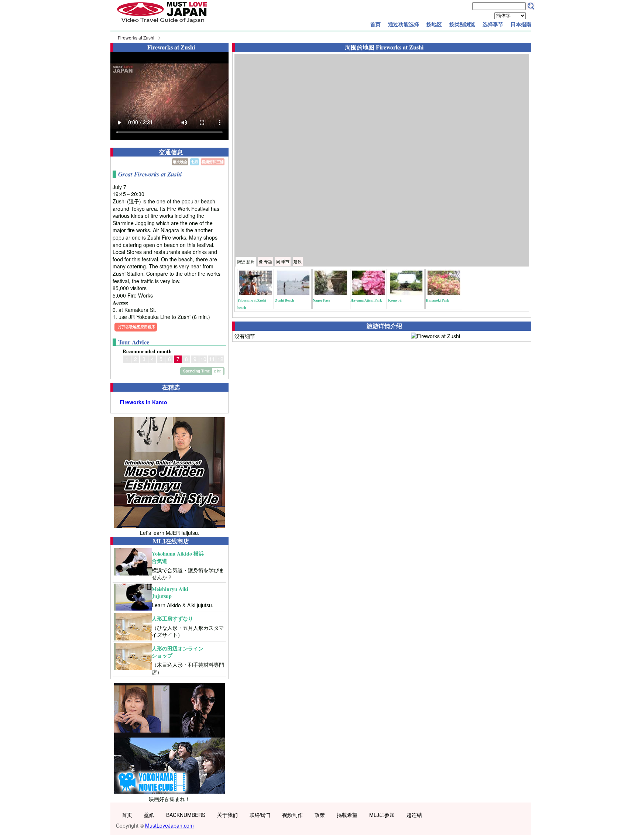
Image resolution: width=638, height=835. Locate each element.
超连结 (414, 814)
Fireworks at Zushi (136, 37)
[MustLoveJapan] (162, 23)
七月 (194, 161)
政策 (320, 814)
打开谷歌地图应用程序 (136, 326)
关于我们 (227, 814)
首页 (375, 24)
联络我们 (260, 814)
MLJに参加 (382, 814)
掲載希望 (347, 814)
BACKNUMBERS (185, 814)
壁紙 (149, 814)
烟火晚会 (180, 161)
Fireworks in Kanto (143, 402)
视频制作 (292, 814)
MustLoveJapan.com (169, 825)
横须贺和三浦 (213, 161)
